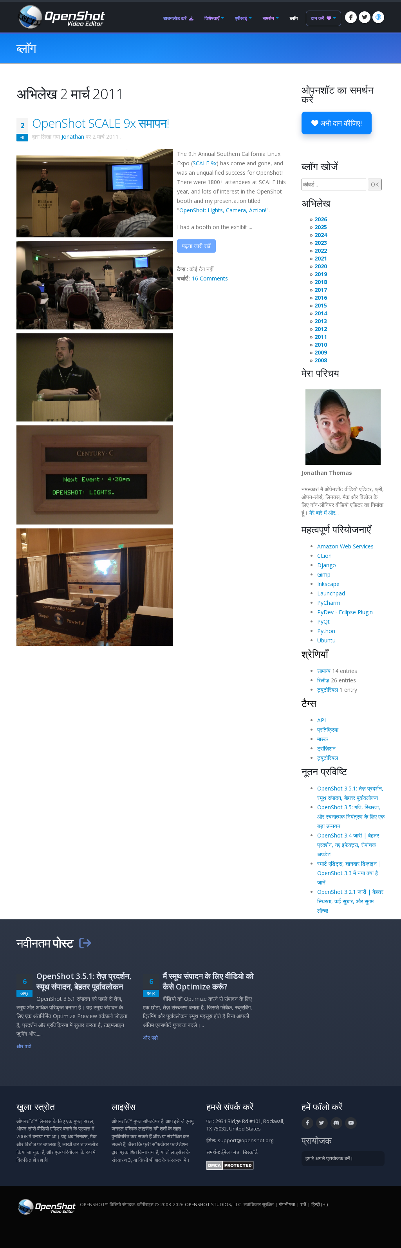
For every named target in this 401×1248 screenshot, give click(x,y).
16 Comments (210, 278)
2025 (320, 227)
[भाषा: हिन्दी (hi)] (378, 17)
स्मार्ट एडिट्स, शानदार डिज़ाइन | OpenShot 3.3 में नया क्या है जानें (349, 873)
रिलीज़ (323, 680)
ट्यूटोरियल (327, 689)
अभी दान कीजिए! (340, 123)
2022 (320, 250)
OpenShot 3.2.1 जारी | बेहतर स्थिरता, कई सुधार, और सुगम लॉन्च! (350, 901)
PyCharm (328, 602)
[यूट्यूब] (351, 1123)
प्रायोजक (317, 1140)
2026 (320, 219)
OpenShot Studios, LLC (213, 1204)
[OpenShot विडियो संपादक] (46, 1206)
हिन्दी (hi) (319, 1204)
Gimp (324, 574)
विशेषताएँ (211, 18)
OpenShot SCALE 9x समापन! (100, 123)
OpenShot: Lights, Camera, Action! (222, 210)
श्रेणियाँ (315, 653)
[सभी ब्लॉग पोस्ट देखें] (85, 943)
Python (326, 631)
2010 (320, 344)
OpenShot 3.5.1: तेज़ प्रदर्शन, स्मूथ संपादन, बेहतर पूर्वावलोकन (83, 981)
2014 (320, 313)
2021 (320, 258)
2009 (320, 352)
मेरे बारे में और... (324, 512)
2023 (320, 242)
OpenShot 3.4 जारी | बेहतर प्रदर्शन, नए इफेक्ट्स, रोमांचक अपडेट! (348, 845)
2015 (320, 305)
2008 (320, 360)
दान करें (318, 18)
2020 (320, 266)
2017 (320, 289)
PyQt (323, 621)
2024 (320, 235)
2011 (320, 336)
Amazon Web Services (345, 546)
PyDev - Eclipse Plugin (345, 612)
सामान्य (324, 671)
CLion (324, 555)
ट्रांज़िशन (326, 748)
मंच (236, 1152)
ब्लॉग (294, 18)
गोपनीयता (287, 1204)
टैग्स (309, 703)
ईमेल (225, 1152)
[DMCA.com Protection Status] (230, 1164)
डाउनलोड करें (175, 18)
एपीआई (241, 18)
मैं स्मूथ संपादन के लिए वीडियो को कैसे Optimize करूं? (208, 981)
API (321, 720)
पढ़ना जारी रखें (196, 246)
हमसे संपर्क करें (229, 1107)
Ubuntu (326, 640)
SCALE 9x (205, 163)
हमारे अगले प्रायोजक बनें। (329, 1158)
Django (326, 565)
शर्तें (303, 1204)
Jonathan (72, 136)
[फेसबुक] (351, 17)
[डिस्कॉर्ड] (336, 1123)
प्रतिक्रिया (327, 729)
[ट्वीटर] (364, 17)
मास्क (322, 739)
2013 (320, 321)
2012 (320, 329)
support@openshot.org (245, 1140)
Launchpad (331, 593)
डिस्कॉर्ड (250, 1152)
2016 (320, 297)
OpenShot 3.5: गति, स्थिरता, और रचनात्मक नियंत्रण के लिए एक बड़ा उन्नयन (351, 816)
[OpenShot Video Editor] (60, 16)
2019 (320, 274)
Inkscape (328, 584)
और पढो (23, 1046)
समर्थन (268, 18)
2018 (320, 282)
